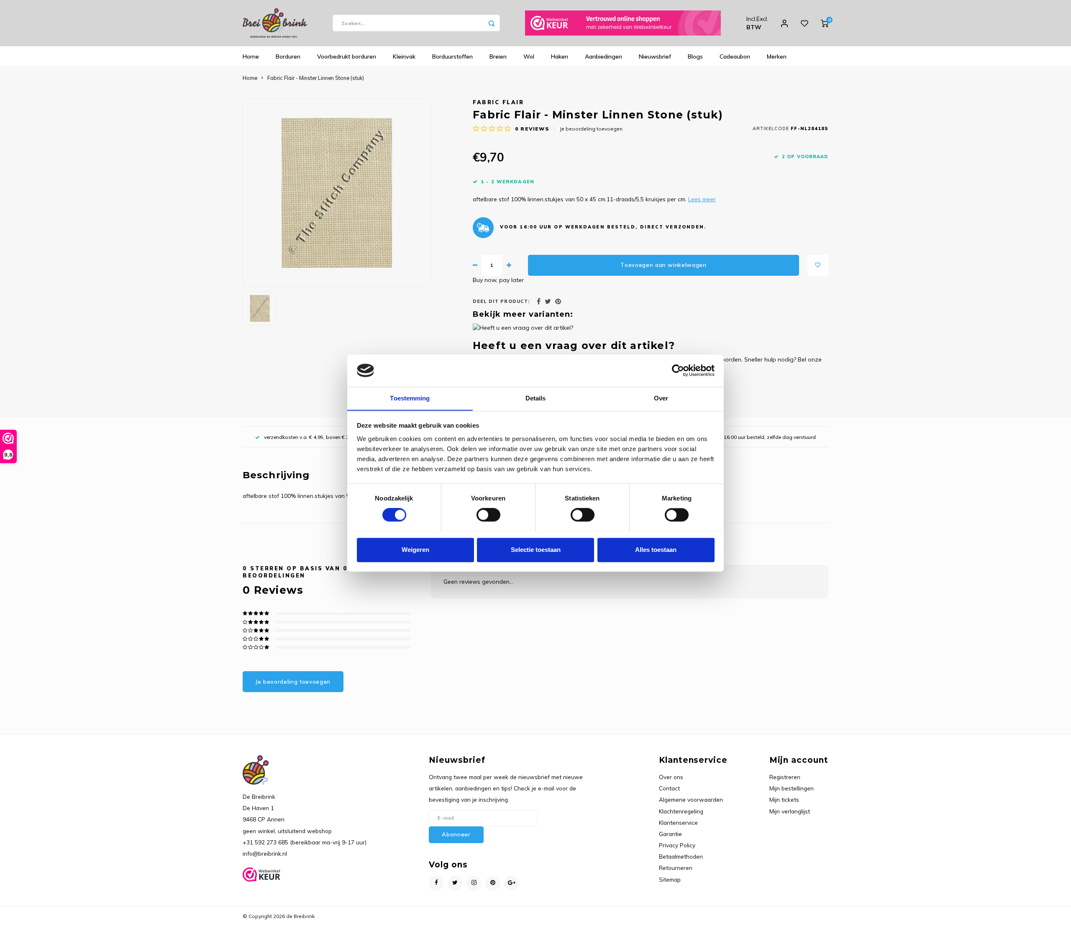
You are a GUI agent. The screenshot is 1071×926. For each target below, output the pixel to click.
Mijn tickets (784, 799)
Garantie (670, 833)
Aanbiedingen (603, 56)
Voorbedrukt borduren (346, 56)
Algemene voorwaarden (691, 799)
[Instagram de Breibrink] (473, 883)
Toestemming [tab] (410, 398)
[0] (824, 23)
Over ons (671, 776)
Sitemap (670, 879)
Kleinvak (404, 56)
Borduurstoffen (452, 56)
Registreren (784, 776)
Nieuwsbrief (655, 56)
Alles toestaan (655, 549)
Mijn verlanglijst (789, 811)
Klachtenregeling (681, 811)
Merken (777, 56)
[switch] (488, 514)
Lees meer (702, 199)
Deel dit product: (501, 301)
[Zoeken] (491, 23)
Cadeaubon (735, 56)
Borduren (288, 56)
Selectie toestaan (536, 549)
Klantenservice (678, 822)
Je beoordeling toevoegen (591, 129)
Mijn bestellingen (791, 788)
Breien (498, 56)
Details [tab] (535, 398)
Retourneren (675, 867)
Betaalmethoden (681, 856)
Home (251, 56)
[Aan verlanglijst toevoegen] (817, 265)
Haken (559, 56)
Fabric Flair (498, 102)
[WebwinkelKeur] (623, 23)
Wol (528, 56)
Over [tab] (661, 398)
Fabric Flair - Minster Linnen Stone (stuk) (315, 77)
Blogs (695, 56)
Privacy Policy (677, 845)
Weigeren (415, 549)
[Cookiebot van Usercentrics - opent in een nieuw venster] (678, 370)
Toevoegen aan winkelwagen (663, 265)
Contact (669, 788)
